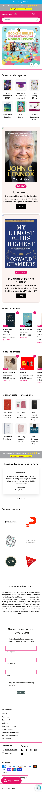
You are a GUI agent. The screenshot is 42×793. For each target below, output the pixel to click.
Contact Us (6, 720)
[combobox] (21, 19)
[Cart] (33, 14)
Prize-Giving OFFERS (21, 2)
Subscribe (21, 692)
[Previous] (31, 65)
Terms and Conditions (10, 732)
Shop (21, 206)
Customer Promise (9, 726)
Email (7, 675)
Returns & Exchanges (10, 735)
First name (10, 652)
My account (6, 739)
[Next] (36, 65)
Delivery (5, 723)
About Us (5, 717)
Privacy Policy (7, 729)
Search (4, 714)
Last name (10, 663)
